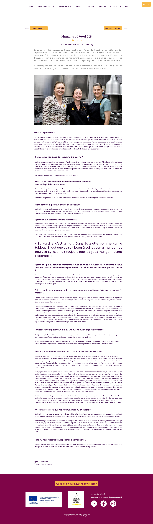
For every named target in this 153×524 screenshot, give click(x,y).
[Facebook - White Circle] (103, 503)
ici (79, 60)
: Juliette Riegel (82, 516)
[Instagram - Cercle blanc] (113, 503)
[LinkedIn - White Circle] (94, 503)
